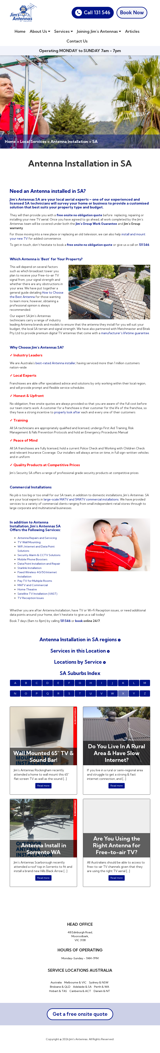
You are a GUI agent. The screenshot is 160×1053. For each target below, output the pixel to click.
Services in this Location (78, 651)
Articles (132, 31)
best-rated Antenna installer (55, 363)
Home (20, 31)
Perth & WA (101, 986)
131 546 (144, 245)
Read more (43, 785)
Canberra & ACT (80, 991)
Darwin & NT (102, 991)
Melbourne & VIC (75, 982)
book (79, 621)
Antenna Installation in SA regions (78, 639)
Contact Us (77, 41)
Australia (56, 982)
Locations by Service (78, 662)
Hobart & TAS (58, 991)
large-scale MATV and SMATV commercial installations (81, 499)
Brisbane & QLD (60, 986)
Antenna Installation (69, 141)
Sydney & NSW (98, 982)
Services (62, 31)
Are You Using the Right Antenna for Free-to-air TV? (116, 845)
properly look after (67, 412)
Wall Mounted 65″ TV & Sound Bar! (43, 756)
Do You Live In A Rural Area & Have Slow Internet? (116, 753)
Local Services (33, 141)
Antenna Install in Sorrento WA (43, 849)
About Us (39, 31)
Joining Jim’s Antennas (98, 31)
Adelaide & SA (82, 986)
